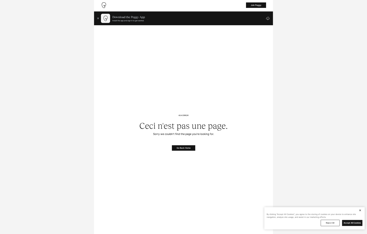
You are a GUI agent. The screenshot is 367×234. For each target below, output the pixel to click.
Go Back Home (184, 148)
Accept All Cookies (352, 223)
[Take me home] (104, 5)
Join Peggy (256, 5)
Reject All (330, 223)
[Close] (360, 210)
